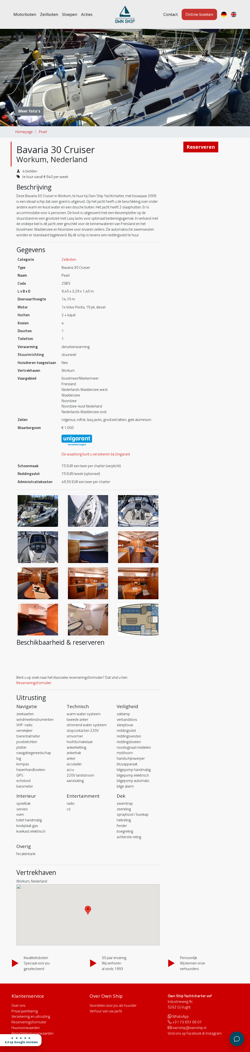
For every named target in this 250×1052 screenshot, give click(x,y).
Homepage (24, 132)
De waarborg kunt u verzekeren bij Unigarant (96, 454)
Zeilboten (49, 14)
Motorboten (24, 14)
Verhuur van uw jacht (106, 1011)
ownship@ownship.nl (189, 1027)
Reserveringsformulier (33, 683)
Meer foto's (29, 111)
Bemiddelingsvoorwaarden (32, 1033)
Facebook (194, 1033)
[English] (234, 14)
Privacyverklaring (24, 1011)
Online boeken (199, 14)
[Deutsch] (224, 14)
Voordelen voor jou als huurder (113, 1005)
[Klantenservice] (236, 1038)
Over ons (18, 1005)
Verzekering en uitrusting (30, 1016)
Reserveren (201, 147)
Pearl (43, 132)
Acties (87, 14)
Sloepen (69, 14)
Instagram (214, 1033)
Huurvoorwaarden (25, 1027)
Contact (170, 14)
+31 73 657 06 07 (187, 1022)
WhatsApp (180, 1016)
